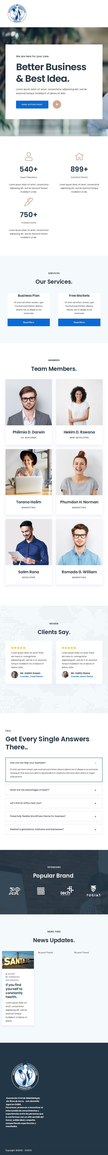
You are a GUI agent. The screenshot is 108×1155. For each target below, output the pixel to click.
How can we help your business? (28, 762)
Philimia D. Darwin (29, 432)
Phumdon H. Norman (79, 502)
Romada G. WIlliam (79, 571)
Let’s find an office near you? (25, 803)
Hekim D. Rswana (79, 432)
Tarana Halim (28, 502)
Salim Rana (28, 571)
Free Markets (79, 295)
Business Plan (29, 295)
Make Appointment (32, 104)
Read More (28, 322)
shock (11, 974)
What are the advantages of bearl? (29, 789)
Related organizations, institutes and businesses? (37, 829)
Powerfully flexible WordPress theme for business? (38, 816)
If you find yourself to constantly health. (14, 991)
